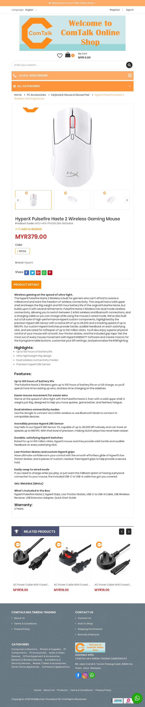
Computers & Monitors (24, 649)
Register (115, 10)
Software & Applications (56, 666)
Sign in (130, 10)
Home (18, 95)
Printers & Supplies (50, 649)
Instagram (85, 675)
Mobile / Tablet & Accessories (49, 663)
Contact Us (84, 618)
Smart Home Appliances (25, 666)
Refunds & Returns (88, 634)
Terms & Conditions (25, 623)
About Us (19, 618)
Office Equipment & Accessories (41, 656)
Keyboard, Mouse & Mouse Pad (70, 95)
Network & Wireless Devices (26, 659)
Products (62, 690)
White (21, 251)
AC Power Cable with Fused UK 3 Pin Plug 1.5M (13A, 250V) (72, 584)
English (29, 9)
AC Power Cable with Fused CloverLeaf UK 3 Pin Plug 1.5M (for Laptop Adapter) (31, 584)
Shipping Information (90, 629)
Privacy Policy (22, 629)
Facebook (78, 675)
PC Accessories (36, 95)
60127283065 (39, 75)
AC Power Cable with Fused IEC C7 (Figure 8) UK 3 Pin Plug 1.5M (113, 584)
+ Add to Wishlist (28, 229)
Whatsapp (92, 675)
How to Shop (85, 623)
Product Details (26, 285)
